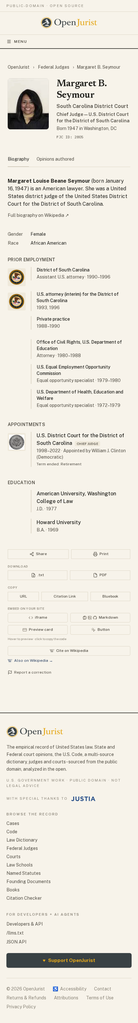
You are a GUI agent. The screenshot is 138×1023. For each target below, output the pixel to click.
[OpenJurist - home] (69, 22)
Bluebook (110, 596)
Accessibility (69, 988)
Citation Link (65, 596)
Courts (13, 856)
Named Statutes (23, 873)
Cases (12, 823)
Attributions (66, 997)
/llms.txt (15, 932)
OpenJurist (19, 67)
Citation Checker (24, 898)
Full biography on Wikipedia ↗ (38, 215)
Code (11, 831)
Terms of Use (100, 997)
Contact (102, 988)
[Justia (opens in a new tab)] (83, 798)
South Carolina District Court (92, 106)
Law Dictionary (21, 840)
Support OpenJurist (69, 960)
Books (13, 889)
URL (23, 596)
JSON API (16, 941)
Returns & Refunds (26, 997)
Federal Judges (53, 67)
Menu (20, 41)
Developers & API (24, 924)
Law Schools (19, 864)
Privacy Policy (21, 1006)
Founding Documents (28, 881)
